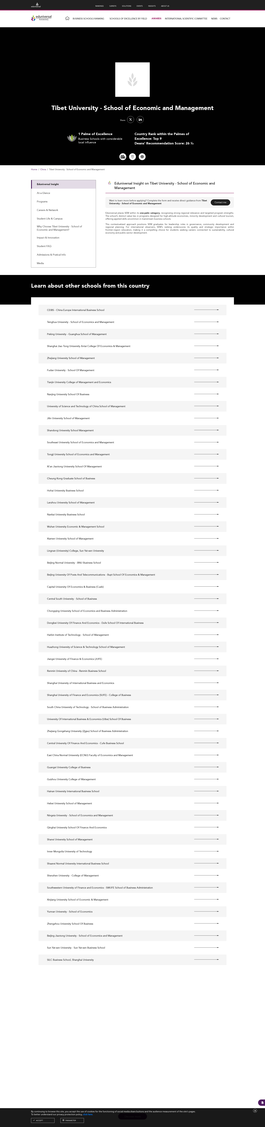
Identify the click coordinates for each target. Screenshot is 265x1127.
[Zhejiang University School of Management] (204, 357)
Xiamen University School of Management (70, 538)
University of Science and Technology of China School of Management (86, 406)
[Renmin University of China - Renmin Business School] (204, 670)
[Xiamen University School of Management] (204, 538)
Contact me (220, 202)
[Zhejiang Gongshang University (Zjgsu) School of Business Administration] (204, 730)
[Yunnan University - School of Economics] (204, 911)
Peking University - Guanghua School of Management (77, 334)
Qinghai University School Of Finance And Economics (77, 827)
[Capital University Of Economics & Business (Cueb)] (204, 586)
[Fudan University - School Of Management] (204, 370)
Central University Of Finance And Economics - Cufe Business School (85, 743)
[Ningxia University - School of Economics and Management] (204, 815)
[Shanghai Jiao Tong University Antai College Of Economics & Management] (204, 346)
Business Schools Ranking (88, 18)
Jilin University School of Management (68, 418)
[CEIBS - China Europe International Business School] (204, 309)
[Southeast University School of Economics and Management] (204, 442)
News (214, 18)
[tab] (63, 184)
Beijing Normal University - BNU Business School (74, 562)
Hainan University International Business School (73, 791)
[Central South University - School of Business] (204, 598)
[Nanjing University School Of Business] (204, 394)
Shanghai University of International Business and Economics (80, 683)
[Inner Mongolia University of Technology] (204, 851)
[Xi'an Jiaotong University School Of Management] (204, 466)
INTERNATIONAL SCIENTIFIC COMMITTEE (186, 18)
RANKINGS (99, 6)
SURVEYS (112, 6)
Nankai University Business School (66, 514)
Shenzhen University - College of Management (73, 875)
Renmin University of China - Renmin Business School (76, 670)
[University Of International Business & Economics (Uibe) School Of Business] (204, 719)
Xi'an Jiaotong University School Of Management (74, 466)
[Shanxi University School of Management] (204, 839)
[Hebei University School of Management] (204, 803)
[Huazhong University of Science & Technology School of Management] (204, 646)
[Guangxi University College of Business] (204, 767)
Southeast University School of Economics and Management (80, 442)
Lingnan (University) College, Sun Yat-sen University (75, 550)
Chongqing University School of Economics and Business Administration (87, 610)
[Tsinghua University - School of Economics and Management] (204, 321)
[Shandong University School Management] (204, 430)
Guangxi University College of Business (69, 767)
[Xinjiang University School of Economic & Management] (204, 899)
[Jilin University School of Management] (204, 418)
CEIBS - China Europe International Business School (75, 310)
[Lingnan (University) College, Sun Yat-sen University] (204, 550)
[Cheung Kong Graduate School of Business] (204, 478)
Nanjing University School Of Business (68, 394)
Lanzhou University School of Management (71, 502)
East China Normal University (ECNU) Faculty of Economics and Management (90, 755)
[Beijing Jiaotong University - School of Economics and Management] (204, 935)
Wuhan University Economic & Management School (75, 526)
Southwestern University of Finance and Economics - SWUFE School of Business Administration (100, 887)
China (43, 169)
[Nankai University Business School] (204, 514)
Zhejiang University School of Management (71, 358)
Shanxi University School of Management (69, 839)
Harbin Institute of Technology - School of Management (78, 634)
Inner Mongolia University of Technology (69, 851)
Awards (156, 18)
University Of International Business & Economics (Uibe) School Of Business (89, 719)
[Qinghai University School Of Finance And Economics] (204, 827)
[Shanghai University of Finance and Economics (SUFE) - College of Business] (204, 694)
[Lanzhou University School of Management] (204, 502)
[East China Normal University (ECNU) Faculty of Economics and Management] (204, 755)
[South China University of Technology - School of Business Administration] (204, 707)
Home (34, 169)
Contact (225, 18)
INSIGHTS (152, 6)
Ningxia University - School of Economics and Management (80, 815)
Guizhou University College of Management (71, 779)
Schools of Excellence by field (128, 18)
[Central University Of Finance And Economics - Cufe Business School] (204, 743)
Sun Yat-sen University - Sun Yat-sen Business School (76, 947)
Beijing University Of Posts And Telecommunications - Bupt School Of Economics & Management (101, 574)
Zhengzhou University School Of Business (70, 923)
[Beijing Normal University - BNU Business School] (204, 562)
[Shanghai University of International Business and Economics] (204, 682)
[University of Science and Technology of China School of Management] (204, 406)
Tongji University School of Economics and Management (78, 454)
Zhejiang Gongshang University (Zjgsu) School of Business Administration (87, 731)
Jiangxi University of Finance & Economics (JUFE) (74, 659)
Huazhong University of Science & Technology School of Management (86, 647)
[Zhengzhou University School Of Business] (204, 923)
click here (87, 1114)
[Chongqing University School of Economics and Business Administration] (204, 610)
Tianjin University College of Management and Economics (79, 382)
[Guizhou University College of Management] (204, 779)
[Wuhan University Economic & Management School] (204, 526)
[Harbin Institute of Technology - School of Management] (204, 634)
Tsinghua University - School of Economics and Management (80, 322)
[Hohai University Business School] (204, 490)
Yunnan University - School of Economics (69, 911)
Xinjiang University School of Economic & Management (77, 899)
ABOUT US (165, 6)
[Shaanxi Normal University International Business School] (204, 863)
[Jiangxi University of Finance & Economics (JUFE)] (204, 658)
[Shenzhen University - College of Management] (204, 875)
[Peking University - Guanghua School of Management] (204, 334)
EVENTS (140, 6)
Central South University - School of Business (72, 598)
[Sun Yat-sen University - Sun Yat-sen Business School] (204, 947)
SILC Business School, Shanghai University (70, 959)
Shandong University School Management (70, 430)
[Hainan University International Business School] (204, 791)
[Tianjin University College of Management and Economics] (204, 382)
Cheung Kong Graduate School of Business (71, 478)
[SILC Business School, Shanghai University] (204, 959)
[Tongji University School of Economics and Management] (204, 454)
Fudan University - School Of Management (70, 370)
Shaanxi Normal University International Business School (78, 863)
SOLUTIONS (126, 6)
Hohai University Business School (65, 490)
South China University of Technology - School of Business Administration (88, 707)
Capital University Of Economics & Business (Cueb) (75, 586)
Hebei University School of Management (69, 803)
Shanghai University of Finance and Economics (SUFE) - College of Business (89, 695)
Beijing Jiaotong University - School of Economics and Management (84, 935)
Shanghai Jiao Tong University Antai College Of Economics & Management (88, 346)
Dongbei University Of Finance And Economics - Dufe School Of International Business (95, 622)
